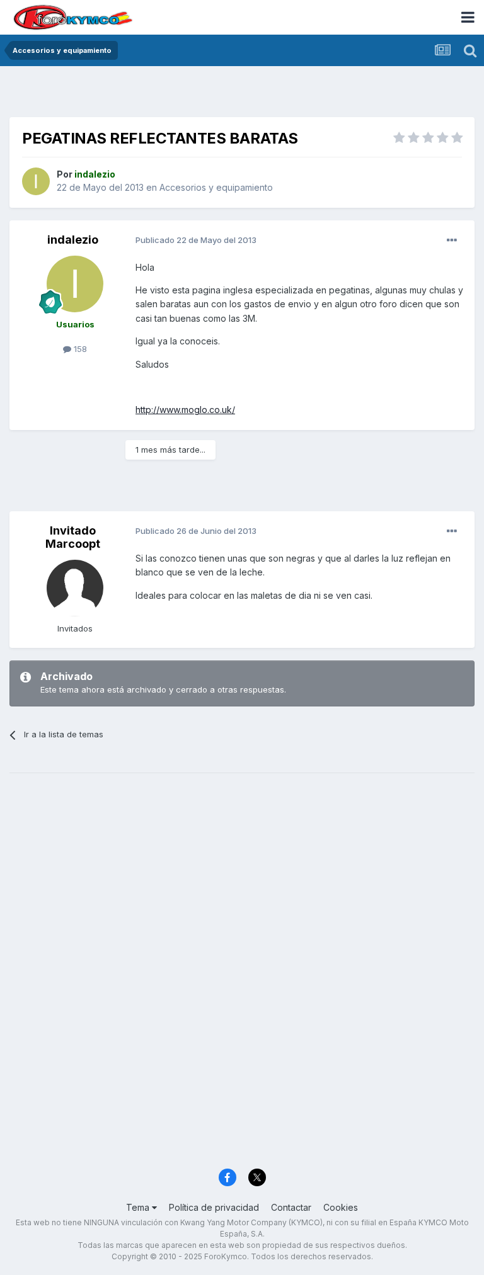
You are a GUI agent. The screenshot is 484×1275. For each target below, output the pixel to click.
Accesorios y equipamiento (216, 187)
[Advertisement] (242, 94)
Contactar (291, 1207)
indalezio (72, 239)
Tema (139, 1207)
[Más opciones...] (451, 240)
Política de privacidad (214, 1207)
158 (79, 349)
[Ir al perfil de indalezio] (36, 181)
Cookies (340, 1207)
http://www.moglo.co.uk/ (185, 409)
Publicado (195, 240)
